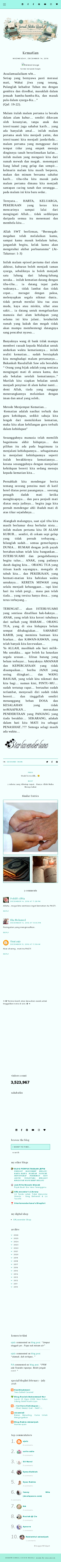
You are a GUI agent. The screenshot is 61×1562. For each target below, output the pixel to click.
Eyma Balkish (30, 1472)
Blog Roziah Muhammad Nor (30, 1397)
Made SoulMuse (45, 1558)
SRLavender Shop (22, 1219)
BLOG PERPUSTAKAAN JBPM (29, 1169)
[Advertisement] (30, 1043)
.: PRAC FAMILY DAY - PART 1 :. (28, 1408)
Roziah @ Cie (30, 1516)
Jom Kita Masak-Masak (27, 1185)
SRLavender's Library (26, 1192)
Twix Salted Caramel (23, 1392)
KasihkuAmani (22, 1390)
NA (12, 1361)
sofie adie (28, 1451)
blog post (35, 1350)
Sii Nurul (27, 1461)
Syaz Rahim (29, 1482)
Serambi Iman (15, 762)
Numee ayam (20, 1424)
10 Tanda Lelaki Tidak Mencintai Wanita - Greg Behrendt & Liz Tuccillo (31, 1196)
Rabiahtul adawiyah (37, 1537)
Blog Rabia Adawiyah (26, 1422)
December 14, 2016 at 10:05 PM (25, 923)
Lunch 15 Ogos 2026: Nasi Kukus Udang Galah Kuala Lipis (31, 1400)
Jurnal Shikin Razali (24, 1558)
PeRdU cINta (17, 898)
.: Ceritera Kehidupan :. (27, 1406)
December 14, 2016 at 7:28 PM (25, 901)
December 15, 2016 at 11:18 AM (25, 944)
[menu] (4, 4)
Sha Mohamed (18, 920)
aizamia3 (19, 1413)
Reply (6, 911)
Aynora (27, 1526)
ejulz (13, 1350)
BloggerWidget (42, 1546)
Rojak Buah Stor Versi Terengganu (30, 1187)
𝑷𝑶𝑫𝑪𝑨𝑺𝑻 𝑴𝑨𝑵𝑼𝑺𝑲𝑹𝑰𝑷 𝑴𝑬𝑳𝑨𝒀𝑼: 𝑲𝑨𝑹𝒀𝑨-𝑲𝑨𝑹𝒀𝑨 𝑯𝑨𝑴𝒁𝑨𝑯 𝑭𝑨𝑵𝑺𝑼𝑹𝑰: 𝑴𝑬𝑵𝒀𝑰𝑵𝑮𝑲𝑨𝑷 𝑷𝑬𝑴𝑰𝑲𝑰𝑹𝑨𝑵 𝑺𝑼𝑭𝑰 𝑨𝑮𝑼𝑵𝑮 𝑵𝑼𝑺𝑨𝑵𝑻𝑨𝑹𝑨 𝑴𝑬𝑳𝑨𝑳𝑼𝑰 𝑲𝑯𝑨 (31, 1175)
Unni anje (15, 941)
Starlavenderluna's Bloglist (29, 1203)
